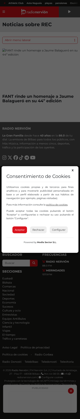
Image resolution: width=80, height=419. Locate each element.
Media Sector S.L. (47, 242)
